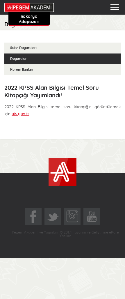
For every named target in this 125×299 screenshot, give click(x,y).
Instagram (72, 216)
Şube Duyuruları (23, 48)
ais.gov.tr (20, 114)
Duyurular (18, 59)
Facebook (33, 216)
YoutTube (91, 216)
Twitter (52, 216)
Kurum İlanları (21, 69)
